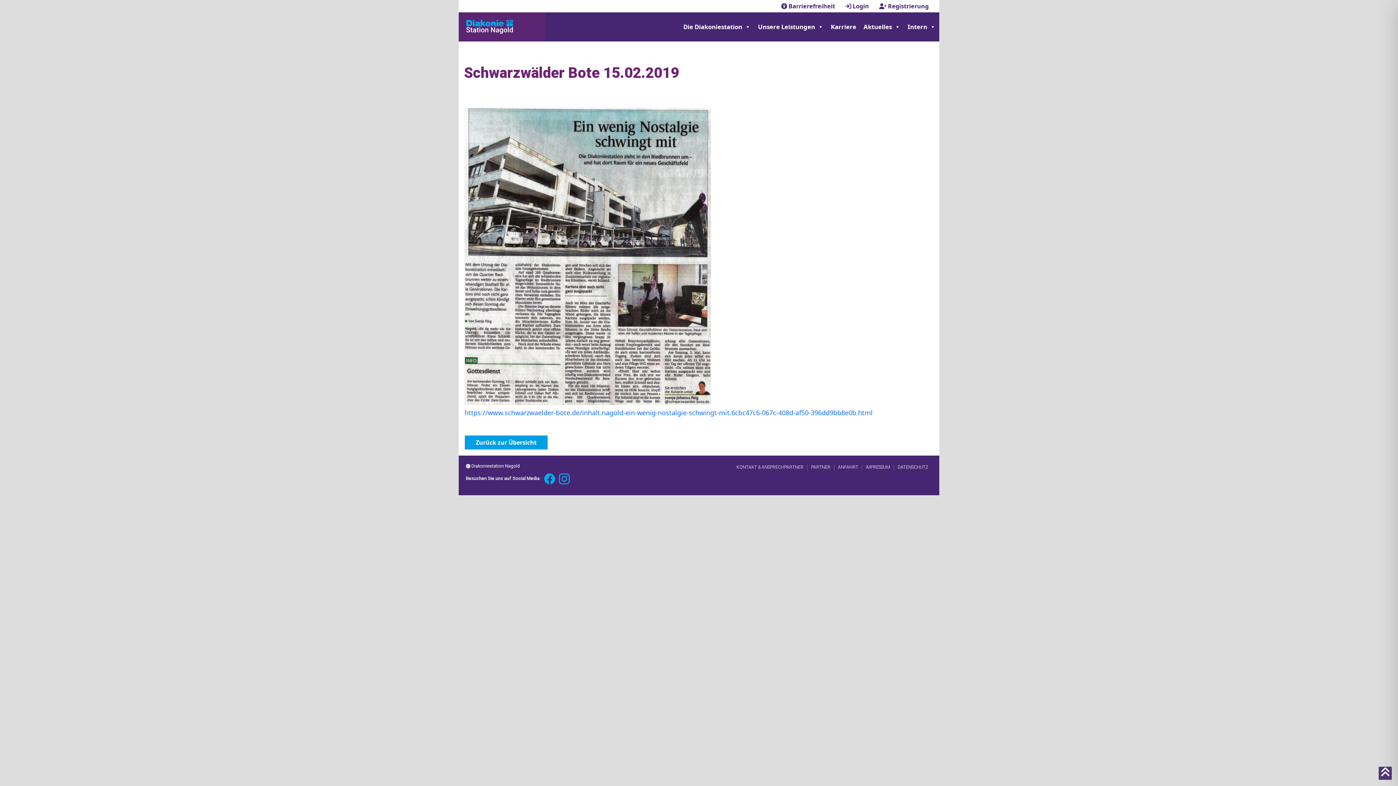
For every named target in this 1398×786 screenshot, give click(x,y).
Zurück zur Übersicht (506, 442)
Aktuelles (878, 27)
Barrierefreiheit (812, 6)
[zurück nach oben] (1385, 773)
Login (860, 6)
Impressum (878, 467)
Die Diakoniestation (712, 27)
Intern (917, 27)
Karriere (843, 27)
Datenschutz (913, 467)
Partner (820, 467)
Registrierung (907, 6)
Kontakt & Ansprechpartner (769, 467)
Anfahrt (848, 467)
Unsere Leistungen (786, 27)
